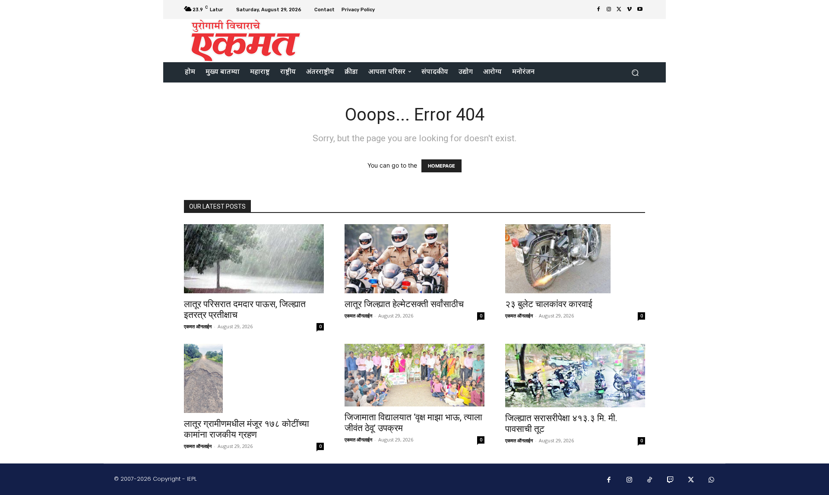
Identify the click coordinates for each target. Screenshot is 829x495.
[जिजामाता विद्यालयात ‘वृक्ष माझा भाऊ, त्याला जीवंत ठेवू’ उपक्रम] (414, 375)
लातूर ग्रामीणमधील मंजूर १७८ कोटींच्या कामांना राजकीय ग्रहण (246, 429)
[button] (635, 72)
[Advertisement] (486, 39)
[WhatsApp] (711, 480)
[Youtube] (640, 9)
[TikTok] (650, 480)
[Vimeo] (629, 9)
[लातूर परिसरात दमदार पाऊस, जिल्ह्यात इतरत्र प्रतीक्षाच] (254, 258)
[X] (619, 9)
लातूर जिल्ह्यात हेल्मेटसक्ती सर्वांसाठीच (405, 304)
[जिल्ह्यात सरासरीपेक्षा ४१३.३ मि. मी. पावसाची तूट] (575, 375)
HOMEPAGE (441, 166)
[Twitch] (670, 480)
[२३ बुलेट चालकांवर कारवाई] (575, 258)
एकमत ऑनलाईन (198, 326)
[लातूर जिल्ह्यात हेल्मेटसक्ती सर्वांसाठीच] (414, 258)
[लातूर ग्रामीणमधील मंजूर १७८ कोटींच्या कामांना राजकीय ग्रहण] (254, 378)
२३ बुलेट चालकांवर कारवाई (548, 304)
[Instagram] (609, 9)
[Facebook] (598, 9)
